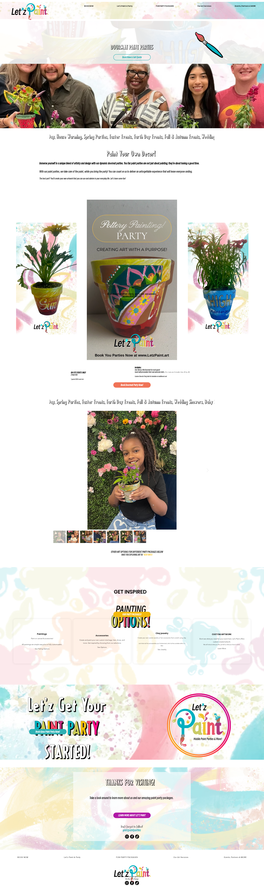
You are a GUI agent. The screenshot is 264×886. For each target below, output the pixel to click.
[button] (173, 357)
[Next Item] (207, 470)
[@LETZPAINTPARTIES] (127, 837)
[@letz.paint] (137, 837)
